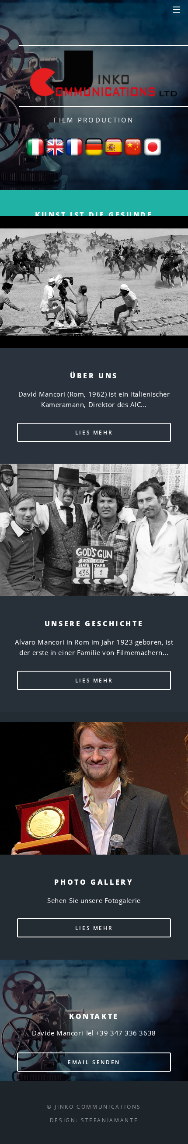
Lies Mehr (94, 432)
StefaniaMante (109, 1120)
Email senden (94, 1062)
